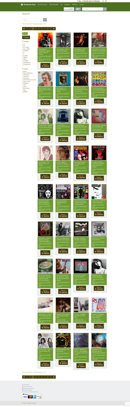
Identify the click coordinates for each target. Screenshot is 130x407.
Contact (82, 4)
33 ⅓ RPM (26, 47)
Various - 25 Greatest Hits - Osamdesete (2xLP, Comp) (98, 315)
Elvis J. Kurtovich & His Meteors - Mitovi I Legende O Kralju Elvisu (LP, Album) (45, 278)
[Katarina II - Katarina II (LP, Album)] (99, 229)
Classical (26, 76)
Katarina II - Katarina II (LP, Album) (98, 238)
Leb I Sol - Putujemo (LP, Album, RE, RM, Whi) (80, 315)
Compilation (27, 64)
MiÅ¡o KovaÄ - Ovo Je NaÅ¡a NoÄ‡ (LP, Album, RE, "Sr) (45, 89)
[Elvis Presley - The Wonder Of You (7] (45, 153)
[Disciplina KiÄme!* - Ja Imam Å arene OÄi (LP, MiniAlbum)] (81, 191)
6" (23, 52)
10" (24, 44)
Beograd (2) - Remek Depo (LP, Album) (80, 276)
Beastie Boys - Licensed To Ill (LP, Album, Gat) (45, 314)
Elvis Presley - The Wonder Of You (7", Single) (44, 163)
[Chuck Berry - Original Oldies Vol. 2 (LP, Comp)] (99, 40)
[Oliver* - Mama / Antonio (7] (63, 153)
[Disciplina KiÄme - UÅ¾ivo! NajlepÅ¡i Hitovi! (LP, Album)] (45, 191)
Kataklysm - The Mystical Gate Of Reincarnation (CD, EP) (98, 351)
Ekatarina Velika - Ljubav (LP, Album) (97, 276)
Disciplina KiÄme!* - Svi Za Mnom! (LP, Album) (80, 163)
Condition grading (27, 390)
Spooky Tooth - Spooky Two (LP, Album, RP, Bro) (45, 351)
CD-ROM (25, 61)
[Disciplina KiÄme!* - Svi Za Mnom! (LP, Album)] (81, 153)
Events (75, 4)
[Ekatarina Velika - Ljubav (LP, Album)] (99, 266)
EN (106, 1)
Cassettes (67, 4)
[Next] (54, 28)
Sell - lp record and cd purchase (30, 392)
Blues (25, 71)
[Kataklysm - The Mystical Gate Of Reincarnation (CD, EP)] (99, 340)
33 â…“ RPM (26, 49)
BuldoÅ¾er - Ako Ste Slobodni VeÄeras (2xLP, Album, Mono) (44, 239)
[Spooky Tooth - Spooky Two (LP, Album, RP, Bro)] (45, 340)
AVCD (24, 59)
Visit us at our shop (27, 386)
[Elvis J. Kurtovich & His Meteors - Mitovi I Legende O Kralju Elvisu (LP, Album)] (45, 266)
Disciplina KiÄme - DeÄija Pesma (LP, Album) (62, 202)
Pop (24, 90)
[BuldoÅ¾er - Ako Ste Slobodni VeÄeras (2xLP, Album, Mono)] (45, 229)
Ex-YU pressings (42, 4)
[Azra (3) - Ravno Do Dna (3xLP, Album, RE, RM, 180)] (63, 305)
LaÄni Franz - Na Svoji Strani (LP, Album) (98, 201)
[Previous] (24, 28)
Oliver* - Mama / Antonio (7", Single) (62, 163)
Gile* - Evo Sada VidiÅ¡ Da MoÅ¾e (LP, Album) (63, 238)
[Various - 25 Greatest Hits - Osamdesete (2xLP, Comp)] (99, 305)
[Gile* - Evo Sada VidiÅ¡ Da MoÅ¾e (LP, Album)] (63, 229)
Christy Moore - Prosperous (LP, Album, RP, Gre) (63, 126)
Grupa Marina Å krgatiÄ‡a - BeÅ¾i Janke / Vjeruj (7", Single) (44, 51)
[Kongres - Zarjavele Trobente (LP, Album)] (81, 229)
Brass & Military (28, 73)
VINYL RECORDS (53, 4)
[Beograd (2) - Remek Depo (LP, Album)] (81, 266)
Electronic (26, 78)
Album (25, 57)
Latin (24, 86)
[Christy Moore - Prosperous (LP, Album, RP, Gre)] (63, 116)
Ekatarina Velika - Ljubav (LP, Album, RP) (80, 126)
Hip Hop (25, 83)
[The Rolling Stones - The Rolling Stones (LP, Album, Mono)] (81, 78)
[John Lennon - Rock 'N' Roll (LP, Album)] (63, 40)
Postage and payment (28, 388)
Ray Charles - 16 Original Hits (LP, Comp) (61, 89)
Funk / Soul (26, 81)
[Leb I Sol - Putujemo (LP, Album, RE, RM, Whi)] (81, 305)
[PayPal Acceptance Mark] (32, 396)
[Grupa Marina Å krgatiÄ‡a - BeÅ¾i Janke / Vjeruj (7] (45, 40)
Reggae (25, 91)
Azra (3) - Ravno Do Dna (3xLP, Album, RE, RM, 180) (63, 315)
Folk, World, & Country (29, 79)
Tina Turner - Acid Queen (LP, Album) (79, 50)
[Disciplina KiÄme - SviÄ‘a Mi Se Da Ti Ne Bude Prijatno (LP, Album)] (99, 153)
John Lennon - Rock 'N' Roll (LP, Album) (62, 50)
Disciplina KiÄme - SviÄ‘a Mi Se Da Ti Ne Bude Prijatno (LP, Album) (98, 164)
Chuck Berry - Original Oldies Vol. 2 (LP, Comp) (98, 49)
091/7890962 (26, 384)
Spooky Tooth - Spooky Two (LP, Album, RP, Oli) (45, 126)
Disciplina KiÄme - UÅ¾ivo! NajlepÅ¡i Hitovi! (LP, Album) (44, 202)
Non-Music (26, 88)
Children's (26, 74)
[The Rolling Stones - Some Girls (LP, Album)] (99, 78)
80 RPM (25, 56)
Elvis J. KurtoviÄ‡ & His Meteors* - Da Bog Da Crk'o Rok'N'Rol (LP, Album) (63, 278)
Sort (25, 33)
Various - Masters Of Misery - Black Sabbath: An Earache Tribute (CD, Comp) (81, 352)
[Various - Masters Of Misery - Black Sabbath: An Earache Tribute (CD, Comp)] (81, 340)
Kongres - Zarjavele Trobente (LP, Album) (80, 239)
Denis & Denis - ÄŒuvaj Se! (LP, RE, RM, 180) (98, 126)
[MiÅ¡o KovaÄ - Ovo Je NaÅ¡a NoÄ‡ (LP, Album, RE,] (45, 78)
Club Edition (26, 62)
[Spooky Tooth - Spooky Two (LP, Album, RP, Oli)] (45, 116)
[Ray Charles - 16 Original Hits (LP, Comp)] (63, 78)
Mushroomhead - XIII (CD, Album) (63, 350)
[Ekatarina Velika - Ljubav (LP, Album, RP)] (81, 116)
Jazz (24, 84)
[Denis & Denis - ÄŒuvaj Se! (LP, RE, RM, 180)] (99, 116)
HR (103, 1)
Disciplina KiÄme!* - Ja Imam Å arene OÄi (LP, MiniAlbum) (80, 202)
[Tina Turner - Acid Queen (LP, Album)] (81, 40)
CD (61, 4)
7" (24, 54)
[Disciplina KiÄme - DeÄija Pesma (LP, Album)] (63, 191)
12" (24, 45)
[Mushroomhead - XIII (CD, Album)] (63, 340)
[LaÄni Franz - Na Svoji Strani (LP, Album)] (99, 191)
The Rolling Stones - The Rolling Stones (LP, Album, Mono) (81, 89)
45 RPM (25, 50)
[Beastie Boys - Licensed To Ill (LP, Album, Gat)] (45, 305)
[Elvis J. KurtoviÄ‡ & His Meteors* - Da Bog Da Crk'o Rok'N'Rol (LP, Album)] (63, 266)
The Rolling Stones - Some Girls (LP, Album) (98, 88)
